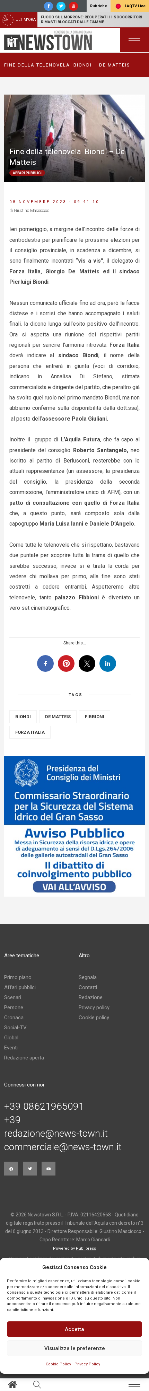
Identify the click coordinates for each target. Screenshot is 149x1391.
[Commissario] (74, 826)
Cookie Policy (58, 1364)
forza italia (30, 732)
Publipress (86, 1248)
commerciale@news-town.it (63, 1147)
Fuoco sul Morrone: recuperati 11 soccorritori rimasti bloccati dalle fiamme (91, 19)
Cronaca (14, 1017)
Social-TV (15, 1027)
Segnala (88, 977)
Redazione (91, 997)
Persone (13, 1007)
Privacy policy (94, 1007)
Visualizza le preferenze (74, 1348)
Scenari (12, 997)
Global (11, 1038)
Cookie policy (94, 1017)
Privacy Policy (87, 1364)
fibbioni (94, 716)
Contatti (88, 987)
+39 (12, 1120)
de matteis (58, 716)
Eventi (11, 1048)
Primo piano (18, 977)
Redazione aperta (24, 1058)
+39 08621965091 (44, 1106)
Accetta (74, 1329)
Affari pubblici (20, 987)
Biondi (23, 716)
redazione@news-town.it (56, 1133)
